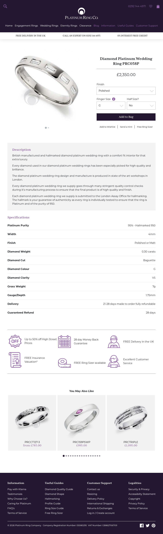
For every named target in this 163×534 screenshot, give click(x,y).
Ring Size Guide (54, 508)
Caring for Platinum (19, 503)
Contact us (93, 489)
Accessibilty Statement (142, 493)
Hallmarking (52, 498)
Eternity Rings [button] (68, 25)
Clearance (85, 25)
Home (9, 25)
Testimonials (14, 493)
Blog (96, 25)
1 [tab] (46, 128)
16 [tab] (97, 455)
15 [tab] (95, 455)
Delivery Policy (95, 498)
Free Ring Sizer (145, 127)
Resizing (92, 493)
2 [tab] (48, 127)
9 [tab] (81, 455)
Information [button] (108, 25)
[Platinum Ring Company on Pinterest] (154, 525)
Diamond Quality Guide (59, 489)
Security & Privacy (138, 489)
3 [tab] (68, 455)
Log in (90, 513)
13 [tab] (90, 455)
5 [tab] (73, 455)
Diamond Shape (54, 493)
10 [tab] (84, 455)
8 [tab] (79, 455)
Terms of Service (17, 513)
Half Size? (133, 99)
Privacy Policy (136, 503)
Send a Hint (126, 127)
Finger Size (104, 99)
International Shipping (100, 503)
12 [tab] (88, 455)
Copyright (134, 498)
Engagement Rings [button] (26, 25)
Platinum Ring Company (28, 525)
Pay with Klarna (16, 489)
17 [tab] (99, 455)
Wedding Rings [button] (49, 25)
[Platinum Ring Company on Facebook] (142, 525)
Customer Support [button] (147, 25)
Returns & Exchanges (99, 508)
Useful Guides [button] (125, 25)
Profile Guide (52, 503)
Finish (100, 84)
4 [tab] (70, 455)
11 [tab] (86, 455)
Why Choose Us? (17, 498)
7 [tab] (77, 455)
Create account (105, 513)
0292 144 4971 (137, 6)
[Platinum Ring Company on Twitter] (148, 525)
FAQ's (10, 508)
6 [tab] (75, 455)
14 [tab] (93, 455)
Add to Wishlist (107, 127)
